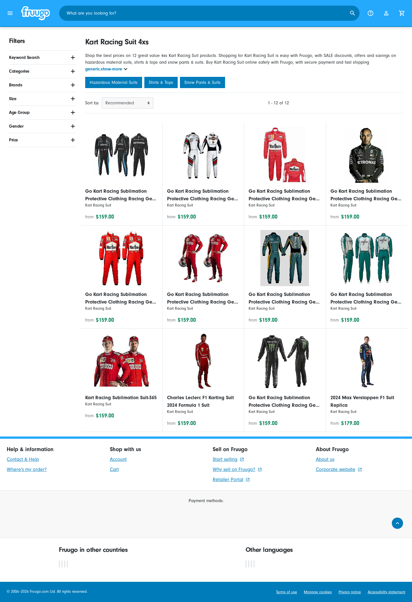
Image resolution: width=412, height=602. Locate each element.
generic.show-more (103, 69)
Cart (114, 469)
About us (325, 459)
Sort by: (92, 102)
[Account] (386, 13)
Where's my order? (27, 469)
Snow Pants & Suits (202, 82)
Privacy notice (350, 592)
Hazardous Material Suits (114, 82)
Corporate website (335, 469)
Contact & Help (23, 459)
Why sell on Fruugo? (234, 469)
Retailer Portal (228, 479)
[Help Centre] (370, 13)
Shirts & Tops (161, 82)
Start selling (225, 459)
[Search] (352, 13)
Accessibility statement (386, 592)
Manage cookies (318, 592)
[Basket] (402, 13)
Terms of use (286, 592)
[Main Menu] (10, 13)
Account (118, 459)
